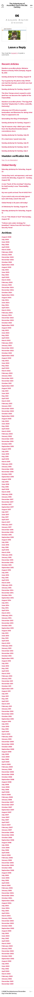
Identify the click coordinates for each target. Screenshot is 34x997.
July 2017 (5, 512)
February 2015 (7, 585)
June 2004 (5, 908)
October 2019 (7, 444)
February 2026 (7, 252)
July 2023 (5, 330)
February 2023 (7, 343)
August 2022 (6, 358)
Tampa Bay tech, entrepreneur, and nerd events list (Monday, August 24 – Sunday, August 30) (17, 178)
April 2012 (5, 671)
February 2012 (7, 676)
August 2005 (6, 873)
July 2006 (5, 845)
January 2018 (6, 497)
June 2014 (5, 605)
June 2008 (5, 787)
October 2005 (7, 868)
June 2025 (5, 272)
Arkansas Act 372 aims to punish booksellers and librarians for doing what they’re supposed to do (17, 112)
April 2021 (5, 398)
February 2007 (7, 827)
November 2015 (7, 562)
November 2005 (8, 865)
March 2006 (6, 855)
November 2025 (8, 260)
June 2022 (5, 363)
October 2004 (7, 898)
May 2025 (5, 275)
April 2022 (5, 368)
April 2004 (5, 913)
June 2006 (5, 848)
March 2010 (6, 734)
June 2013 (5, 636)
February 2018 (7, 494)
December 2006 (8, 832)
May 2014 (5, 608)
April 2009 (5, 762)
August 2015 (6, 570)
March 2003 (6, 943)
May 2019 (5, 456)
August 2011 (6, 691)
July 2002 (5, 964)
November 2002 (8, 954)
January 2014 (6, 618)
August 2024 (6, 297)
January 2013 (6, 648)
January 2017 (6, 527)
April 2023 (5, 338)
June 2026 (5, 242)
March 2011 (6, 704)
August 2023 (6, 328)
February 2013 (7, 646)
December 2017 (7, 499)
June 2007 (5, 817)
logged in (14, 53)
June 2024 (5, 303)
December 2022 (8, 348)
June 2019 (5, 454)
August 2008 (6, 782)
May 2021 (5, 396)
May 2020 (5, 426)
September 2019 (8, 446)
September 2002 (8, 959)
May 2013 (5, 638)
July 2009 (5, 754)
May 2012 (5, 668)
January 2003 (7, 948)
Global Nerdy (9, 165)
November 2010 (7, 714)
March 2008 (6, 795)
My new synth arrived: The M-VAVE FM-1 (17, 192)
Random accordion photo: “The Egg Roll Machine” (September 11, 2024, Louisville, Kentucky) (17, 104)
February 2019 (7, 464)
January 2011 (6, 709)
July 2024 (5, 300)
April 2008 (5, 792)
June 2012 (5, 666)
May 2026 (5, 245)
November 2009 (8, 744)
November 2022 (8, 350)
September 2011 (7, 689)
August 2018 (6, 479)
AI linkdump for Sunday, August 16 (14, 207)
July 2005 (5, 875)
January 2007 (7, 830)
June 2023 (5, 333)
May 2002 (5, 969)
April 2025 (5, 277)
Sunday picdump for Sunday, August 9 (16, 89)
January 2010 (6, 739)
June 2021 (5, 393)
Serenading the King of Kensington (15, 119)
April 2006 (5, 853)
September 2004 (8, 901)
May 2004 (5, 911)
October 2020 (7, 414)
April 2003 (5, 941)
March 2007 (6, 825)
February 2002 (7, 976)
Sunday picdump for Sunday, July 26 (15, 135)
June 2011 (5, 696)
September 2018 (8, 477)
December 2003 (8, 921)
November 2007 (8, 805)
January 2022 (7, 376)
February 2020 (7, 434)
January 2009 (7, 769)
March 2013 (6, 643)
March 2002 (6, 974)
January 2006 (7, 860)
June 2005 (5, 878)
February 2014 (7, 615)
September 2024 (8, 295)
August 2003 (6, 931)
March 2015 (6, 583)
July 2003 (5, 933)
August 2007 (6, 812)
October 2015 (7, 565)
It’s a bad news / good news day (14, 139)
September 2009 (8, 749)
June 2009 (5, 757)
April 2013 (5, 641)
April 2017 (5, 520)
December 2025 (8, 257)
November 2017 (7, 502)
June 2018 (5, 484)
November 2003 (8, 923)
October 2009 (7, 747)
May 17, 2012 (24, 20)
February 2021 (7, 403)
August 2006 (6, 843)
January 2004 (7, 918)
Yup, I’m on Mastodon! (10, 160)
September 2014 (8, 598)
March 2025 (6, 280)
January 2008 (7, 800)
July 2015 (5, 573)
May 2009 (5, 759)
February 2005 (7, 888)
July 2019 (5, 451)
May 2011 (5, 699)
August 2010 (6, 721)
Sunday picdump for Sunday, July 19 (15, 143)
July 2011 (5, 694)
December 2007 (8, 802)
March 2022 (6, 371)
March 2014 (6, 613)
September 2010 (8, 719)
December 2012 (7, 651)
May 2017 (5, 517)
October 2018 (7, 474)
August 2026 (6, 237)
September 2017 (8, 507)
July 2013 (5, 633)
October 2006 (7, 837)
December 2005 (8, 863)
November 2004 (8, 895)
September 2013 (8, 628)
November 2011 (7, 684)
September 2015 (8, 567)
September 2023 (8, 325)
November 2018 (7, 472)
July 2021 (5, 391)
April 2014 (5, 610)
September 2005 (8, 870)
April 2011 (5, 701)
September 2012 (8, 658)
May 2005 (5, 880)
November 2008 (8, 774)
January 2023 (7, 345)
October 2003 (7, 926)
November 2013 (7, 623)
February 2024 (7, 313)
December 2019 (7, 439)
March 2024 (6, 310)
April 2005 (5, 883)
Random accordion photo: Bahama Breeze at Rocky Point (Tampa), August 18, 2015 (16, 70)
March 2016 (6, 552)
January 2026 (7, 255)
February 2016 (7, 555)
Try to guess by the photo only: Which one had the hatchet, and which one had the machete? (17, 83)
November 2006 (8, 835)
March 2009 (6, 764)
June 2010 (5, 726)
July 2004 (5, 906)
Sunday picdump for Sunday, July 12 (15, 147)
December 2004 (8, 893)
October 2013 (7, 626)
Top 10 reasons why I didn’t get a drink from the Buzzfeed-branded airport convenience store (16, 129)
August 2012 (6, 661)
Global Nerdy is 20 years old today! (15, 203)
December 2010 (7, 711)
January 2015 (6, 588)
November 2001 (7, 984)
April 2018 (5, 489)
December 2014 (7, 590)
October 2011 (6, 686)
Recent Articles (10, 64)
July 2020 (5, 421)
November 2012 (7, 653)
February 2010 (7, 737)
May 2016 (5, 547)
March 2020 (6, 431)
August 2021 (6, 388)
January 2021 (6, 406)
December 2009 (8, 742)
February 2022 (7, 373)
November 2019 (7, 441)
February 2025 (7, 282)
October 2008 (7, 777)
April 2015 (5, 580)
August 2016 (6, 540)
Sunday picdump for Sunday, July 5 (15, 151)
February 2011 (7, 706)
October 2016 (7, 535)
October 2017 (7, 504)
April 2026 (5, 247)
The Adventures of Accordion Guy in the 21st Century (17, 5)
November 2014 (7, 593)
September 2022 (8, 356)
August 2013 (6, 631)
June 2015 (5, 575)
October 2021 (7, 383)
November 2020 (8, 411)
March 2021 (6, 401)
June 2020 (5, 424)
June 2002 (5, 966)
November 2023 (8, 320)
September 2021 (8, 386)
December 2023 (8, 318)
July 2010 (5, 724)
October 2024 (7, 292)
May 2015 (5, 578)
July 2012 (5, 663)
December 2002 (8, 951)
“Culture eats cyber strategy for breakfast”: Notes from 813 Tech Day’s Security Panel (16, 225)
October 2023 (7, 323)
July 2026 (5, 239)
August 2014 (6, 600)
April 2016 (5, 550)
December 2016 (7, 530)
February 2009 (7, 767)
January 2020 (7, 436)
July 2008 (5, 784)
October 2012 (7, 656)
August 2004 (6, 903)
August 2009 (6, 752)
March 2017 (6, 522)
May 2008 (5, 790)
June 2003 (5, 936)
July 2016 (5, 542)
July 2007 (5, 815)
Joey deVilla (13, 20)
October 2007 (7, 807)
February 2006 (7, 858)
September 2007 (8, 810)
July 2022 (5, 361)
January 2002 (7, 979)
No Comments (18, 23)
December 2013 (7, 620)
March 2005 (6, 885)
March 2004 (6, 916)
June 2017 (5, 514)
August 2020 (6, 419)
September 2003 (8, 928)
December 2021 (7, 378)
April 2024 (5, 308)
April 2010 (5, 731)
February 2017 (7, 525)
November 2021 (7, 381)
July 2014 (5, 603)
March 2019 (6, 462)
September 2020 (8, 416)
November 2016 (7, 532)
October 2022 (7, 353)
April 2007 (5, 822)
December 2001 (7, 981)
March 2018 (6, 492)
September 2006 (8, 840)
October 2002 (7, 956)
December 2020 (8, 409)
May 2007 (5, 820)
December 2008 (8, 772)
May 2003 (5, 938)
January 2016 (6, 557)
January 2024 (7, 315)
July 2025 (5, 270)
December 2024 (8, 287)
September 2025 (8, 265)
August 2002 (6, 961)
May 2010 (5, 729)
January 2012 (6, 678)
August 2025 (6, 267)
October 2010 (7, 716)
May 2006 (5, 850)
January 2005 (7, 890)
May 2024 (5, 305)
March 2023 (6, 340)
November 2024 (8, 290)
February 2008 (7, 797)
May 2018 (5, 487)
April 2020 (5, 429)
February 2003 (7, 946)
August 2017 (6, 509)
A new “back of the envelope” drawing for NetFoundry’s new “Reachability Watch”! (16, 186)
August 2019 (6, 449)
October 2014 (7, 595)
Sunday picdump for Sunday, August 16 (16, 77)
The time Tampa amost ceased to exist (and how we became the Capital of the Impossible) (16, 95)
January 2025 (7, 285)
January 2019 (6, 467)
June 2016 (5, 545)
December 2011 (7, 681)
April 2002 (5, 971)
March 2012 (6, 673)
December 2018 (7, 469)
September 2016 (8, 537)
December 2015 (7, 560)
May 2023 (5, 335)
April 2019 (5, 459)
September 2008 (8, 779)
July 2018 (5, 482)
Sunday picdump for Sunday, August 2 (16, 123)
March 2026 (6, 250)
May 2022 (5, 366)
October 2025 (7, 262)
